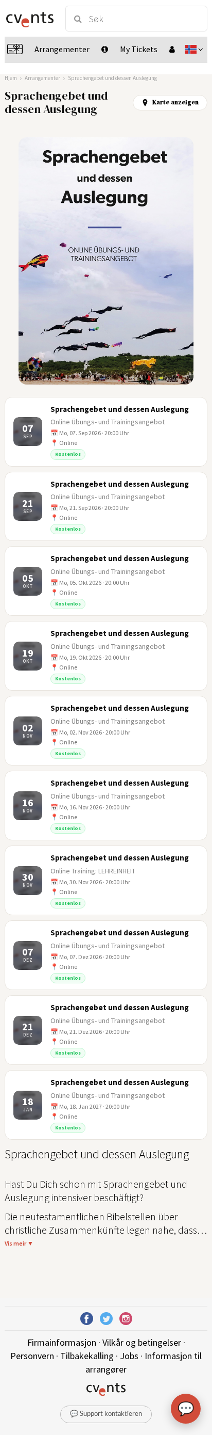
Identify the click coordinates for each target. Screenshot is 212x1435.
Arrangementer (42, 78)
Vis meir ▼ (19, 1243)
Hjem (11, 78)
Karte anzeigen (175, 102)
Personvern (32, 1356)
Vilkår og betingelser (141, 1342)
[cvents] (30, 18)
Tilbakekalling (87, 1356)
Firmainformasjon (61, 1342)
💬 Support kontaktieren (106, 1414)
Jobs (129, 1356)
